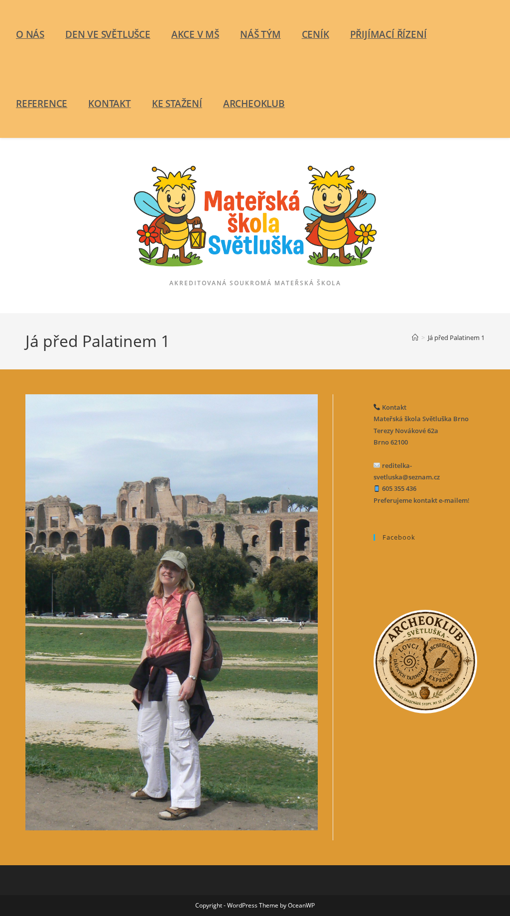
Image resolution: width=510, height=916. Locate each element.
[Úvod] (415, 337)
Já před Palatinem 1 (456, 337)
